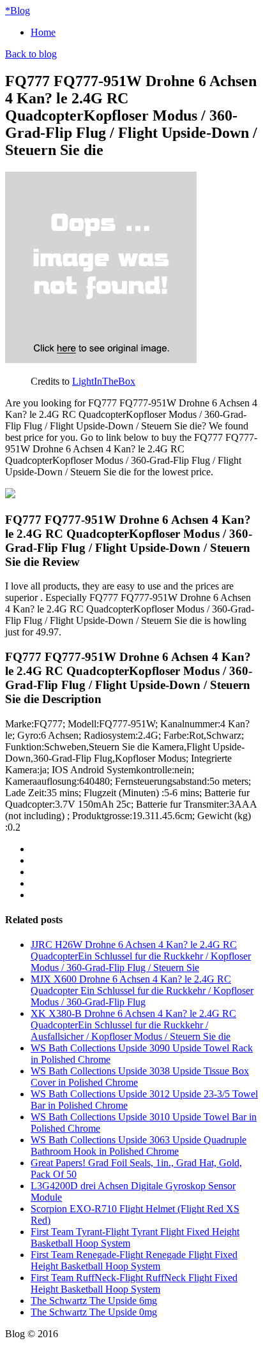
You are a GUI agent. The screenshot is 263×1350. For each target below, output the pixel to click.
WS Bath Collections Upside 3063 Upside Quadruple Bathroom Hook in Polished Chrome (138, 1145)
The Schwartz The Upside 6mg (94, 1300)
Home (43, 32)
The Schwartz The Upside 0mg (94, 1312)
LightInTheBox (103, 381)
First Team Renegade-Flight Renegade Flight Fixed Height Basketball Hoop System (134, 1260)
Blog (17, 10)
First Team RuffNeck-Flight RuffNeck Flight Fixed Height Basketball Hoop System (134, 1283)
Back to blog (31, 53)
